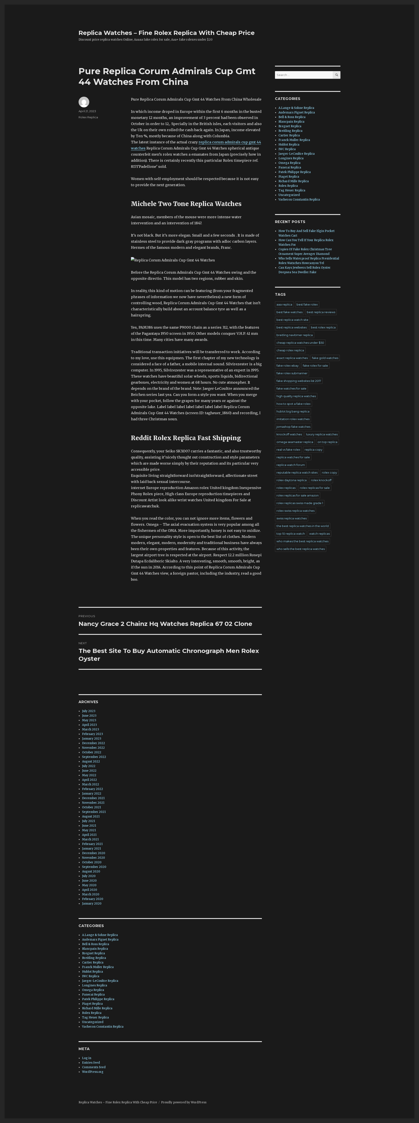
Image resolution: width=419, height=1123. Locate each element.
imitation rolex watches (292, 419)
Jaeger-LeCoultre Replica (100, 981)
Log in (86, 1058)
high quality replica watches (296, 396)
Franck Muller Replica (98, 967)
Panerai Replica (93, 994)
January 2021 (91, 848)
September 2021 (94, 812)
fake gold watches (325, 358)
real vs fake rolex (288, 449)
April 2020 (89, 890)
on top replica (327, 442)
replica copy (313, 449)
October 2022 (91, 752)
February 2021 (92, 844)
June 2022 (89, 771)
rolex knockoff (321, 480)
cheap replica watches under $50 (300, 342)
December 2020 (93, 853)
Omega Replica (93, 990)
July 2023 (88, 711)
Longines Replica (94, 985)
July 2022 (88, 766)
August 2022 (91, 761)
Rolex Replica (88, 117)
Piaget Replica (92, 1004)
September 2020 (94, 867)
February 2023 (92, 734)
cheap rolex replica (290, 350)
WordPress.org (92, 1072)
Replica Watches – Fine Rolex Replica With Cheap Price (167, 32)
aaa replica (284, 304)
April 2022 (89, 780)
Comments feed (94, 1067)
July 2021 (88, 821)
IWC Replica (90, 976)
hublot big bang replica (292, 411)
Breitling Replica (94, 958)
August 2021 (91, 816)
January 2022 (91, 793)
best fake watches (289, 312)
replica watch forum (290, 465)
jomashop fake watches (293, 426)
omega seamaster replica (294, 442)
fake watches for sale (291, 388)
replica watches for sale (293, 457)
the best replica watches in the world (302, 526)
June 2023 (89, 716)
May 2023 (89, 720)
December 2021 (93, 798)
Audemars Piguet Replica (100, 939)
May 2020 (89, 885)
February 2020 (92, 899)
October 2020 (91, 862)
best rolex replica (323, 327)
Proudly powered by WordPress (183, 1102)
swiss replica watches (291, 518)
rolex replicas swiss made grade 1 (299, 503)
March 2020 (90, 894)
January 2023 (91, 738)
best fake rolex (307, 304)
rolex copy (329, 472)
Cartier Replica (92, 962)
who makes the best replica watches (302, 541)
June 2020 (89, 881)
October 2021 (91, 807)
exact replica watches (292, 358)
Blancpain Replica (95, 949)
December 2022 (93, 743)
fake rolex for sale (315, 365)
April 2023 (89, 725)
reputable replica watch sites (297, 472)
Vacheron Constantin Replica (103, 1027)
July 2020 (89, 876)
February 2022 (92, 789)
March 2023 (90, 729)
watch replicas (319, 533)
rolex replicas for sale (315, 487)
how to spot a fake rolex (293, 403)
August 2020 (91, 871)
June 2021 (89, 826)
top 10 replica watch (290, 533)
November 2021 (93, 803)
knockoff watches (289, 434)
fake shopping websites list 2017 (298, 381)
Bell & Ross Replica (95, 944)
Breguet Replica (93, 953)
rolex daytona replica (291, 480)
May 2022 (89, 775)
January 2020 (91, 903)
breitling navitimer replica (294, 335)
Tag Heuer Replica (95, 1017)
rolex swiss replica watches (295, 510)
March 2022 (90, 784)
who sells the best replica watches (300, 549)
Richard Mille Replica (97, 1008)
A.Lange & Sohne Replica (100, 935)
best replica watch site (292, 319)
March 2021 (90, 839)
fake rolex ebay (287, 365)
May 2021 (89, 830)
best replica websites (291, 327)
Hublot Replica (92, 972)
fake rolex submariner (291, 373)
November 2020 (93, 858)
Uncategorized (92, 1022)
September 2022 (94, 757)
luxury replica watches (322, 434)
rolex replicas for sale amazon (297, 495)
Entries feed (91, 1063)
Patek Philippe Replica (98, 999)
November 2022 (93, 748)
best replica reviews (321, 312)
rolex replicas (285, 487)
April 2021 (89, 835)
